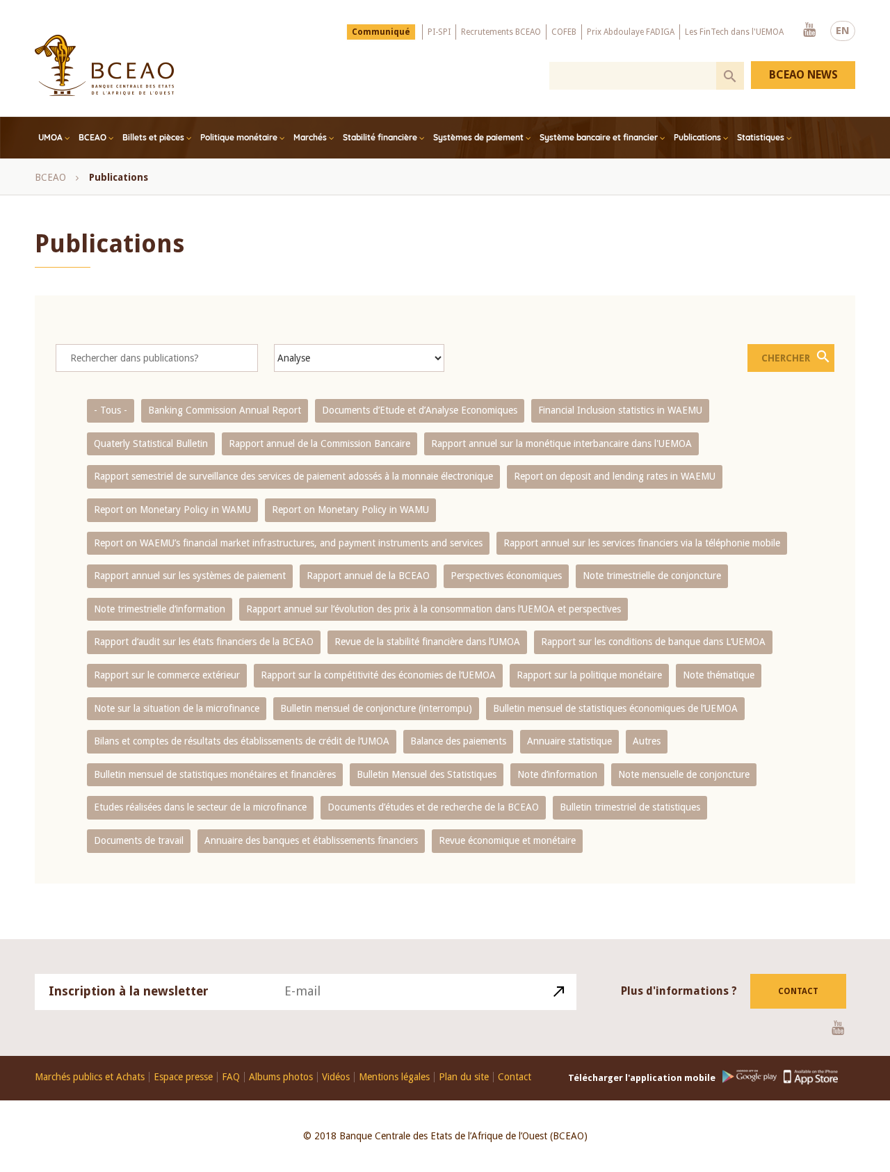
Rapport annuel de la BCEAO (368, 575)
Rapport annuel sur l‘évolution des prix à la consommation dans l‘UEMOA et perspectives (433, 609)
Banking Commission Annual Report (224, 410)
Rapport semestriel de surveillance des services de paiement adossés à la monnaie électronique (293, 476)
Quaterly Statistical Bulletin (151, 443)
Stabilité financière (380, 137)
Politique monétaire (238, 137)
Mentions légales (394, 1077)
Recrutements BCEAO (501, 32)
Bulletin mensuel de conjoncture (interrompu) (376, 708)
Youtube (809, 30)
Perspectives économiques (506, 575)
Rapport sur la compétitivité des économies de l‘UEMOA (378, 675)
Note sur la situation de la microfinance (176, 708)
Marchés (310, 137)
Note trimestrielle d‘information (159, 609)
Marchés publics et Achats (90, 1077)
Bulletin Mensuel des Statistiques (426, 774)
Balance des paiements (458, 741)
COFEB (563, 32)
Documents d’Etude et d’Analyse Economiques (419, 410)
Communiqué (381, 32)
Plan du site (464, 1077)
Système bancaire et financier (599, 137)
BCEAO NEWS (803, 74)
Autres (647, 741)
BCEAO (92, 137)
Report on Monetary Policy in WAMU (172, 509)
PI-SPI (439, 32)
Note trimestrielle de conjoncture (652, 575)
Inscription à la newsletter (129, 991)
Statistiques (760, 137)
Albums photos (281, 1077)
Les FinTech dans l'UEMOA (734, 32)
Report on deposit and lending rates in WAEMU (614, 476)
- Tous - (110, 410)
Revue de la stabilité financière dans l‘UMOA (427, 641)
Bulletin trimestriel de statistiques (630, 807)
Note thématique (718, 675)
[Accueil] (104, 65)
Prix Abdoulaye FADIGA (630, 32)
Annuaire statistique (569, 741)
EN (843, 30)
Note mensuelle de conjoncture (684, 774)
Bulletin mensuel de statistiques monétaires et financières (215, 774)
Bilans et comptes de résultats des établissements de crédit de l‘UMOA (241, 741)
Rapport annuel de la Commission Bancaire (319, 443)
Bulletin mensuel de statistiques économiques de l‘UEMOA (615, 708)
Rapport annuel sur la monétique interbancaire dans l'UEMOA (561, 443)
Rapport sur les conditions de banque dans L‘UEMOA (653, 641)
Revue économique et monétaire (507, 840)
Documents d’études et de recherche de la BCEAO (433, 807)
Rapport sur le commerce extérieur (167, 675)
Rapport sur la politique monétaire (589, 675)
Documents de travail (139, 840)
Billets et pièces (153, 137)
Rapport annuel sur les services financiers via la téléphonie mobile (641, 542)
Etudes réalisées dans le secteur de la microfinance (200, 807)
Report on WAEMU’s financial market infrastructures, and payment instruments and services (288, 542)
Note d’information (557, 774)
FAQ (231, 1077)
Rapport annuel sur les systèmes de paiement (190, 575)
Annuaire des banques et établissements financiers (311, 840)
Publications (697, 137)
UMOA (50, 137)
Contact (798, 991)
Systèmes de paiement (478, 137)
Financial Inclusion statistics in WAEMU (620, 410)
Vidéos (336, 1077)
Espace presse (183, 1077)
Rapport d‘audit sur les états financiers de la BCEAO (204, 641)
